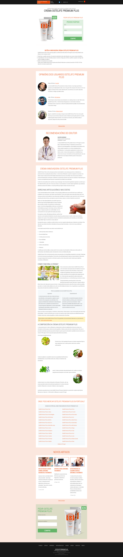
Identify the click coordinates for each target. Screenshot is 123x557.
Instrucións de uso (60, 545)
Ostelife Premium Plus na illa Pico (45, 420)
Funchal (57, 83)
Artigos (72, 545)
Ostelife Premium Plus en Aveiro (45, 428)
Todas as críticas (61, 126)
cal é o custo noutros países (46, 320)
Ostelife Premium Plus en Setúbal (45, 441)
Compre (73, 38)
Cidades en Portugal (61, 444)
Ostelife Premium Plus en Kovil (68, 433)
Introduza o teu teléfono (42, 521)
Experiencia (51, 545)
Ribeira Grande (59, 111)
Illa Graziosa (57, 97)
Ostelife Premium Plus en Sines (68, 441)
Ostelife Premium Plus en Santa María (69, 422)
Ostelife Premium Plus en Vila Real (45, 433)
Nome (65, 24)
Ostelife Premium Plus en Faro (44, 409)
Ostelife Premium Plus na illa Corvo (45, 422)
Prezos (83, 545)
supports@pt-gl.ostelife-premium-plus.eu (61, 550)
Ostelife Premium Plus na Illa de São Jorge (47, 425)
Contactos (77, 545)
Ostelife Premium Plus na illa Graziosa (69, 425)
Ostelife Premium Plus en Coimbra (45, 436)
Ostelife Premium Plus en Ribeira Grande (70, 438)
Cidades (67, 545)
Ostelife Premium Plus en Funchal (68, 412)
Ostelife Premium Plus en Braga (68, 428)
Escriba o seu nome (41, 514)
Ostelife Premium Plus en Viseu (68, 430)
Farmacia (40, 545)
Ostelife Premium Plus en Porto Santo (69, 414)
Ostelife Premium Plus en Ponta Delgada (46, 414)
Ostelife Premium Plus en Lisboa (45, 412)
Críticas (46, 545)
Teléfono (65, 30)
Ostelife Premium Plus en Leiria (68, 436)
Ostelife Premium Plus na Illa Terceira (46, 417)
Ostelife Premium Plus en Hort (68, 417)
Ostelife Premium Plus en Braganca (45, 430)
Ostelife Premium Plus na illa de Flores (69, 420)
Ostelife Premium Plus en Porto (68, 409)
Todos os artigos (61, 500)
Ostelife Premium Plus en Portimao (45, 438)
